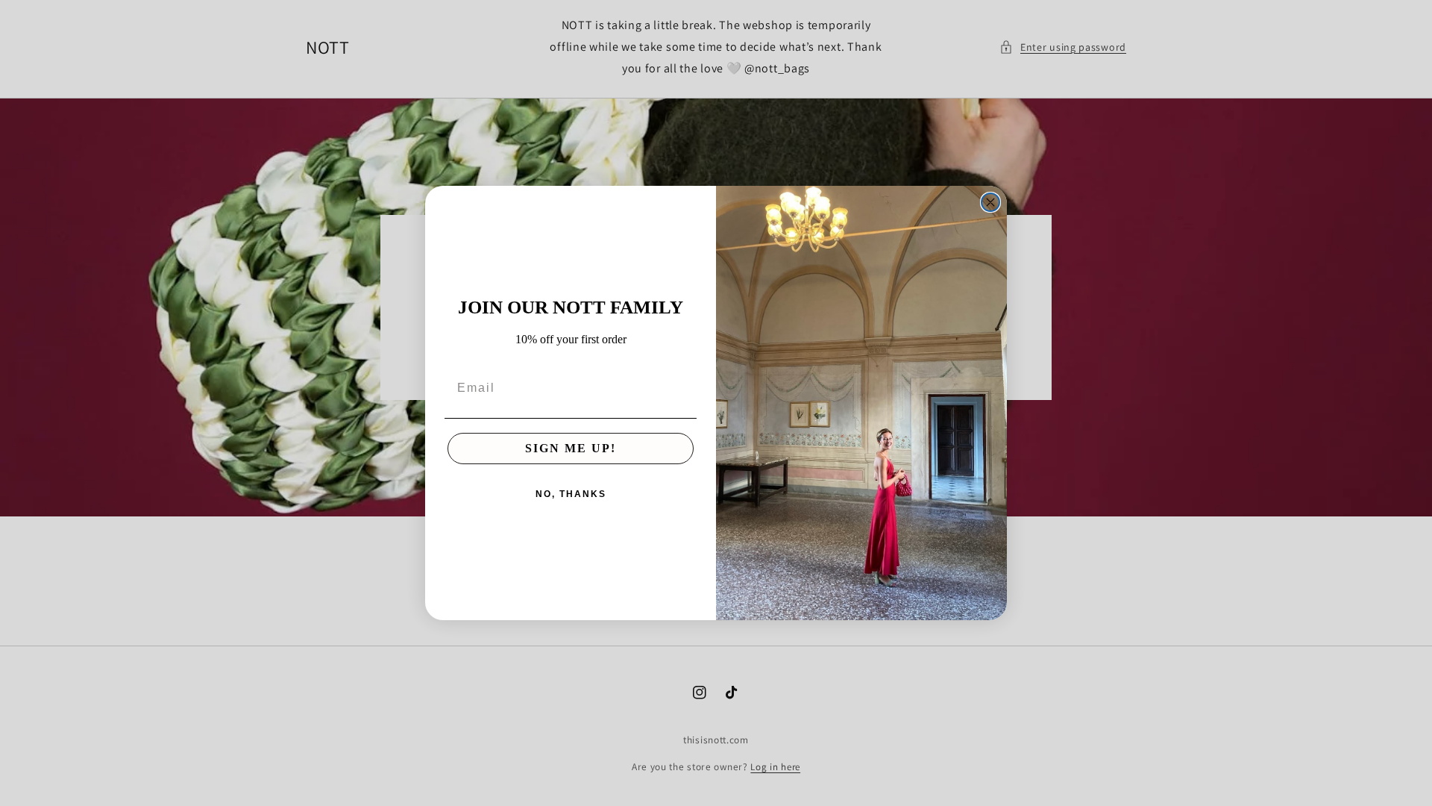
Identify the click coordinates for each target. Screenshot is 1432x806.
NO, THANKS (571, 494)
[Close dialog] (990, 202)
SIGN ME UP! (570, 448)
